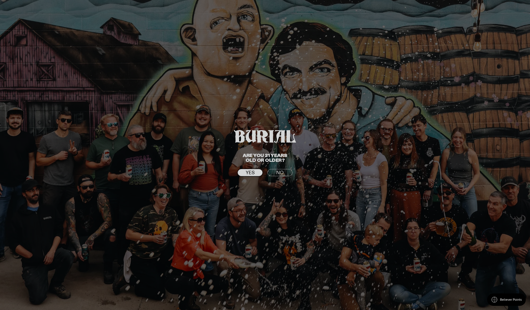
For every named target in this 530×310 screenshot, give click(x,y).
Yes (250, 172)
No (280, 172)
